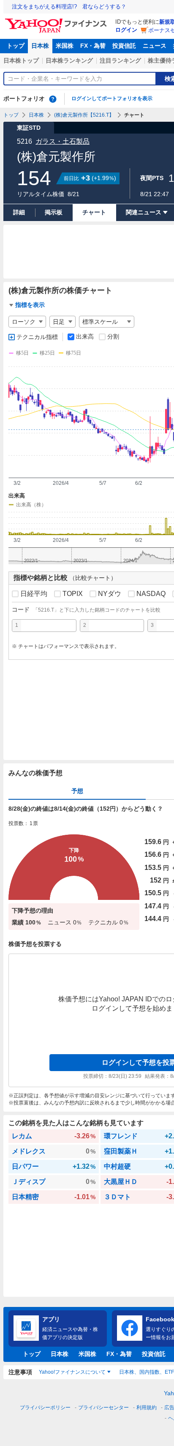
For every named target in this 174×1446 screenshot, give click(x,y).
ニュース (154, 45)
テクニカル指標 (37, 336)
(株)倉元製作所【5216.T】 (84, 115)
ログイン (126, 30)
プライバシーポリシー (45, 1407)
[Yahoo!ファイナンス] (57, 21)
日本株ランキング (69, 60)
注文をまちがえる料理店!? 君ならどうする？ (69, 6)
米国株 (64, 45)
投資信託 (124, 45)
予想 (77, 790)
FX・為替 (93, 45)
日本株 (40, 45)
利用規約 (146, 1407)
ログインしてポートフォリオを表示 (111, 98)
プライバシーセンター (103, 1407)
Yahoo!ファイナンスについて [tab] (72, 1372)
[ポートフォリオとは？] (52, 99)
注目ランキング (120, 60)
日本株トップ (21, 60)
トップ (15, 45)
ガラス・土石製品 (62, 141)
